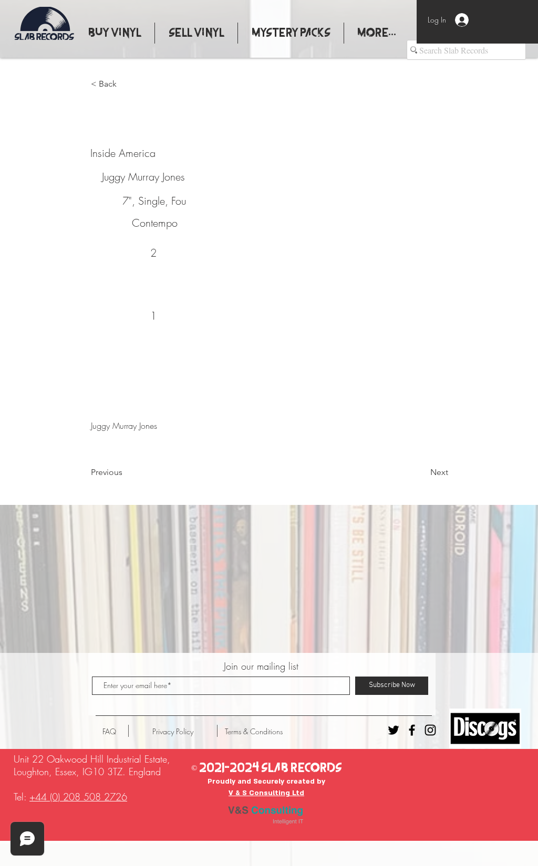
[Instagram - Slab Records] (430, 730)
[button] (125, 83)
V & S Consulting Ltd (266, 793)
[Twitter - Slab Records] (393, 730)
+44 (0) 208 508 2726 (78, 796)
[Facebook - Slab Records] (412, 730)
